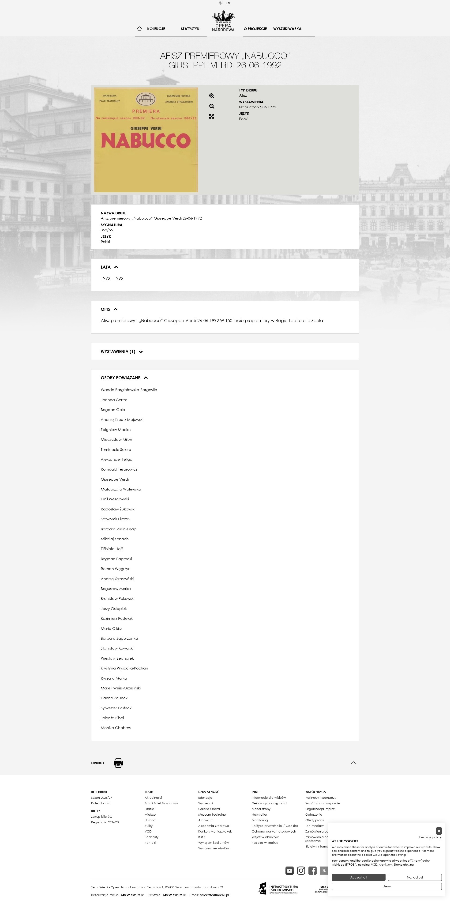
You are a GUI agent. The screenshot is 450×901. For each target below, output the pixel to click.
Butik (201, 837)
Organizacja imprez (320, 809)
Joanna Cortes (114, 399)
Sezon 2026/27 (101, 797)
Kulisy (149, 826)
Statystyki (190, 28)
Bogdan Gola (113, 409)
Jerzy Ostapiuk (114, 608)
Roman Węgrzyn (116, 568)
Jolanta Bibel (112, 717)
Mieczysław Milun (116, 439)
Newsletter (259, 814)
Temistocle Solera (116, 449)
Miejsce (150, 814)
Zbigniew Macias (116, 429)
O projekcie (255, 28)
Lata (106, 267)
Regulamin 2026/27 (105, 822)
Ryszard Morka (114, 678)
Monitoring (260, 820)
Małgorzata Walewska (121, 489)
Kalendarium (100, 803)
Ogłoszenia (313, 814)
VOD (148, 831)
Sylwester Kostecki (116, 708)
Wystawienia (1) (118, 351)
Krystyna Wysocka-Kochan (124, 668)
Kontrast (221, 3)
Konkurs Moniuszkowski (215, 831)
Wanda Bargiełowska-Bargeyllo (129, 389)
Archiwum (205, 820)
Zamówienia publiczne (322, 831)
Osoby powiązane (121, 377)
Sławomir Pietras (115, 519)
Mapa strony (261, 809)
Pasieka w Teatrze (265, 842)
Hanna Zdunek (114, 698)
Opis (106, 309)
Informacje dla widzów (269, 797)
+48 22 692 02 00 (174, 895)
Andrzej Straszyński (117, 578)
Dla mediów (314, 826)
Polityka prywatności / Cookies (275, 826)
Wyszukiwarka (287, 28)
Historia (150, 820)
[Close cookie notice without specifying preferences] (439, 831)
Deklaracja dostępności (269, 803)
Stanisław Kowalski (117, 648)
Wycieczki (205, 803)
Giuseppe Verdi (115, 479)
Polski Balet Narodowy (161, 803)
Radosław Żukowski (118, 509)
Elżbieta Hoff (112, 548)
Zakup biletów (101, 816)
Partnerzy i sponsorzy (320, 797)
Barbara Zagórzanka (119, 638)
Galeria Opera (209, 809)
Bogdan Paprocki (116, 558)
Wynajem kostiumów (213, 842)
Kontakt (150, 842)
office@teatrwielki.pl (214, 895)
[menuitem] (139, 28)
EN (228, 2)
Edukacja (205, 797)
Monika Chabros (116, 727)
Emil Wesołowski (115, 499)
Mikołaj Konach (115, 538)
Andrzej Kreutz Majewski (122, 419)
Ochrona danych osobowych (274, 831)
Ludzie (149, 809)
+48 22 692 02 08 (132, 895)
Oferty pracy (314, 820)
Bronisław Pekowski (117, 598)
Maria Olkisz (111, 628)
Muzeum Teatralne (212, 814)
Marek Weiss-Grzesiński (121, 688)
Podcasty (151, 837)
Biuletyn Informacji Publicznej (326, 846)
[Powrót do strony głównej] (223, 20)
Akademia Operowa (213, 826)
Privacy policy (430, 837)
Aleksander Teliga (116, 459)
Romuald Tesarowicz (119, 469)
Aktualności (153, 797)
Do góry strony (354, 763)
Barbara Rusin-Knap (118, 529)
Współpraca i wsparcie (322, 803)
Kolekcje (156, 28)
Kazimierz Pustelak (117, 618)
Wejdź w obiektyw (265, 837)
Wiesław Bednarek (117, 658)
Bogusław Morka (116, 588)
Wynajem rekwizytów (213, 848)
